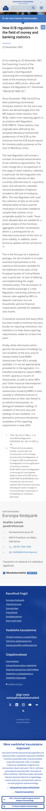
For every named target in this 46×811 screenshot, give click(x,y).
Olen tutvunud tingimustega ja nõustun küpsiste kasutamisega (24, 799)
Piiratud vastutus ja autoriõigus (21, 637)
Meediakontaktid (16, 573)
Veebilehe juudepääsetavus (19, 674)
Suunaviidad (12, 609)
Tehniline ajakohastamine (18, 641)
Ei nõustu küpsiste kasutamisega (24, 806)
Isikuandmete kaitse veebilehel (21, 666)
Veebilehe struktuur (15, 684)
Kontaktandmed (14, 617)
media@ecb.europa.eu (25, 552)
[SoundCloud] (36, 705)
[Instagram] (23, 705)
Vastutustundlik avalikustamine (21, 645)
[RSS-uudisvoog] (23, 711)
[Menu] (41, 7)
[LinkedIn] (17, 705)
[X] (10, 705)
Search (33, 8)
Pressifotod (11, 613)
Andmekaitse (12, 661)
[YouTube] (30, 705)
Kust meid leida (13, 621)
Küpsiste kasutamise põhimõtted (22, 670)
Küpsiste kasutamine (24, 792)
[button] (41, 2)
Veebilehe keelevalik (16, 678)
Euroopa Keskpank (15, 600)
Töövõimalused (13, 604)
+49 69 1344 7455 (22, 547)
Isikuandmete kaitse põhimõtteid (24, 788)
